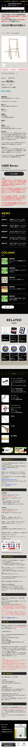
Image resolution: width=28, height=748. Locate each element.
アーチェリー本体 (15, 398)
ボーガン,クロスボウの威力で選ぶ (18, 381)
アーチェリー (14, 395)
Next (25, 450)
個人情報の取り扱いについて (7, 729)
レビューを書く (14, 174)
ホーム (2, 33)
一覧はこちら (7, 307)
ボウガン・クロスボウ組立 (16, 390)
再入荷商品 (14, 436)
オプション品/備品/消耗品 (16, 388)
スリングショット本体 (16, 407)
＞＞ (25, 724)
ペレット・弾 (14, 410)
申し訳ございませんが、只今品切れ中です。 (8, 744)
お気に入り (19, 745)
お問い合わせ (24, 745)
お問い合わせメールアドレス (11, 484)
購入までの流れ (4, 724)
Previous (2, 450)
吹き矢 (12, 416)
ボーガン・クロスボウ (17, 378)
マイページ (24, 4)
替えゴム (13, 409)
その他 (7, 33)
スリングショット (15, 405)
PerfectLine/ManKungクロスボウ (18, 392)
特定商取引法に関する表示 (6, 731)
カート (26, 4)
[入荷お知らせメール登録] (8, 87)
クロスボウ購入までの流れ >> (13, 25)
